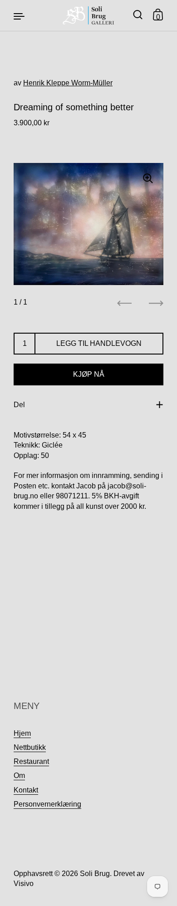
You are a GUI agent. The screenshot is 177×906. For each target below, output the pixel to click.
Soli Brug (95, 873)
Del (19, 405)
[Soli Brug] (88, 15)
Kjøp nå (88, 374)
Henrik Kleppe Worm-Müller (68, 83)
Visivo (24, 883)
